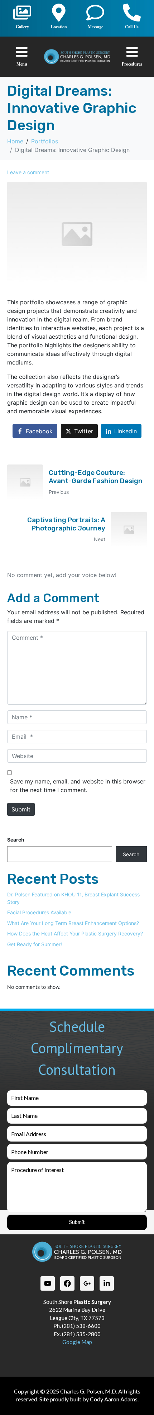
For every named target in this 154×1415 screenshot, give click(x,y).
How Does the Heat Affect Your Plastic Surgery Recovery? (75, 933)
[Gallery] (22, 13)
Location (59, 27)
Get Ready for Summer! (34, 944)
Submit (20, 809)
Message (95, 27)
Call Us (132, 27)
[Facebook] (67, 1283)
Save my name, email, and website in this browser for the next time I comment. (77, 786)
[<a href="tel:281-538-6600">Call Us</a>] (132, 13)
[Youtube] (47, 1283)
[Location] (59, 13)
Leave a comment (28, 172)
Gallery (22, 27)
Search (15, 840)
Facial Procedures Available (39, 912)
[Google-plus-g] (87, 1283)
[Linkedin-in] (107, 1283)
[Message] (95, 13)
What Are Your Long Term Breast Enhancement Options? (73, 923)
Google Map (77, 1342)
